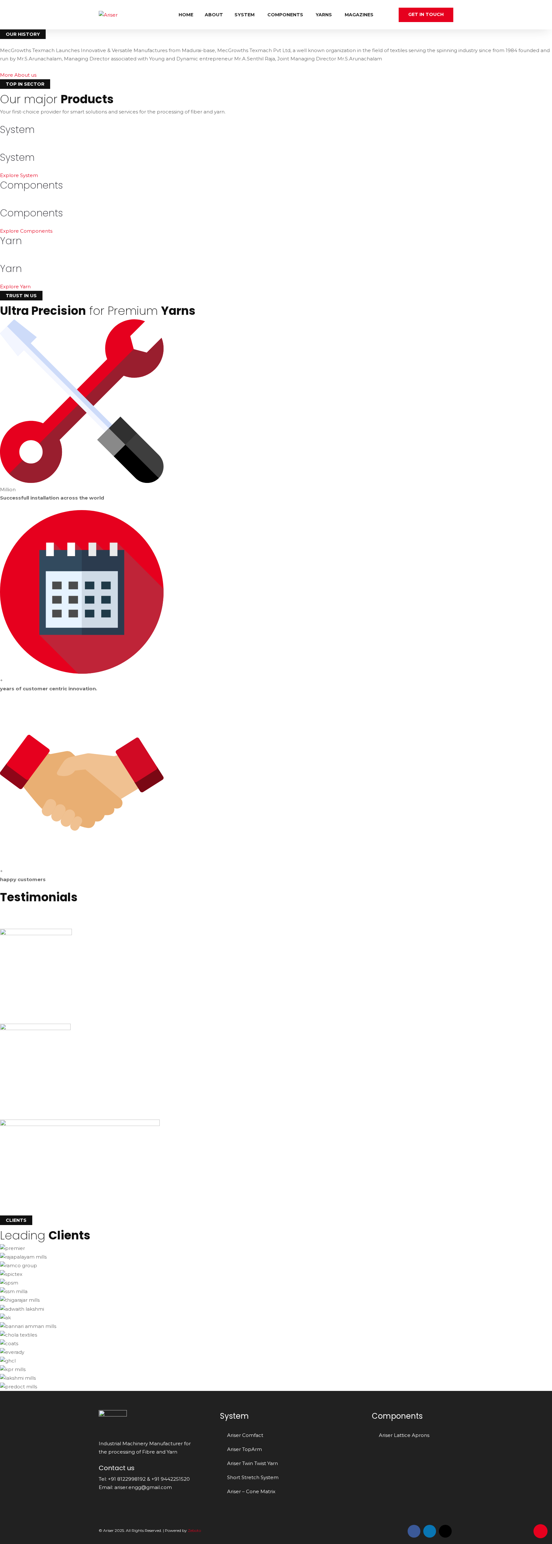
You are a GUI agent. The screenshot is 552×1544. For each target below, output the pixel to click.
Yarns (324, 15)
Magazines (359, 15)
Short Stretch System (253, 1477)
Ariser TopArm (244, 1449)
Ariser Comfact (245, 1435)
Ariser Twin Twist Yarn (252, 1463)
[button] (18, 75)
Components (285, 15)
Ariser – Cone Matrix (251, 1491)
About (214, 15)
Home (186, 15)
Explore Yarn (16, 286)
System (244, 15)
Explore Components (27, 231)
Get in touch (426, 14)
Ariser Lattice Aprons (404, 1435)
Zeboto (194, 1530)
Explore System (19, 175)
